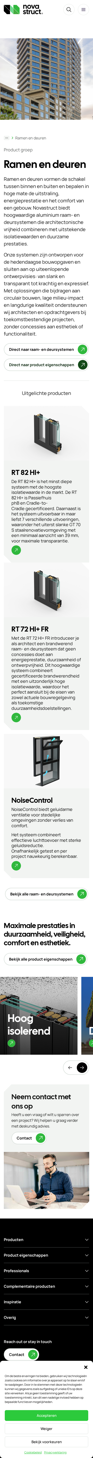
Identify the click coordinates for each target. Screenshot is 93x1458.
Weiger (46, 1428)
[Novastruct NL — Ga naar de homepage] (23, 9)
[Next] (82, 1067)
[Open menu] (83, 9)
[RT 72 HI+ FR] (46, 646)
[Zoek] (69, 9)
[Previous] (70, 1067)
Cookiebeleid (33, 1452)
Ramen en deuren (30, 138)
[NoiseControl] (46, 806)
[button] (85, 1366)
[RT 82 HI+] (46, 484)
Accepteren (47, 1415)
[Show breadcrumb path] (7, 138)
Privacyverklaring (55, 1452)
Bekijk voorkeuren (46, 1441)
